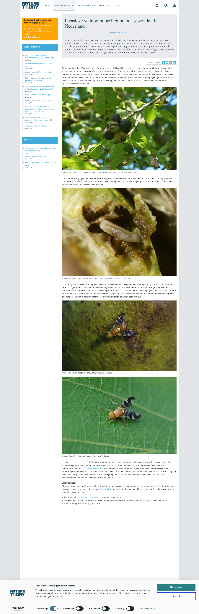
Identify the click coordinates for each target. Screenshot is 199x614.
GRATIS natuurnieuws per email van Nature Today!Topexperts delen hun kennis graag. (38, 31)
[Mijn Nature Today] (174, 5)
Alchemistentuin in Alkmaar (36, 126)
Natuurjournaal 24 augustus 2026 (38, 100)
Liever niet (176, 596)
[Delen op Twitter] (167, 62)
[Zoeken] (157, 5)
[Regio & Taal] (166, 5)
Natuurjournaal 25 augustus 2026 (38, 72)
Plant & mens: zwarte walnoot (37, 156)
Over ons (104, 5)
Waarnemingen (85, 5)
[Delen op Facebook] (163, 62)
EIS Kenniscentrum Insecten (119, 32)
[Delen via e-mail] (174, 62)
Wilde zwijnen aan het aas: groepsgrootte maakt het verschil (38, 118)
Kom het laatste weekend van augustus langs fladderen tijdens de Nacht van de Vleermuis (39, 109)
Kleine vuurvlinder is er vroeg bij (38, 95)
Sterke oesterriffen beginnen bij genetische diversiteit (38, 79)
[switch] (80, 608)
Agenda (119, 5)
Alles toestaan (176, 587)
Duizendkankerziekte (91, 468)
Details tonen (145, 608)
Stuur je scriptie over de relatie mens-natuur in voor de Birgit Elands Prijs (40, 87)
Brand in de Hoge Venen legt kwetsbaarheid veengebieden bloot (39, 56)
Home (48, 5)
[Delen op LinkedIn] (170, 62)
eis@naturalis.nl (104, 489)
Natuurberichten (64, 5)
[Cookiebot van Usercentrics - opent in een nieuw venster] (17, 609)
